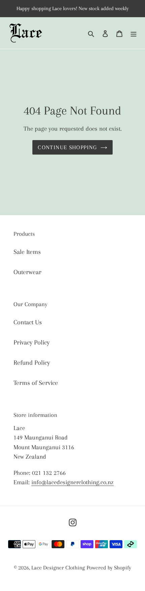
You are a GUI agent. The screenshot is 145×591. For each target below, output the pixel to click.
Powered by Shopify (109, 567)
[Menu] (133, 33)
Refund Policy (31, 362)
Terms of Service (35, 383)
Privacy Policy (31, 342)
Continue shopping (67, 147)
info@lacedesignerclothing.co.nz (72, 482)
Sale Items (27, 252)
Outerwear (27, 272)
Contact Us (27, 322)
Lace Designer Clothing (58, 567)
